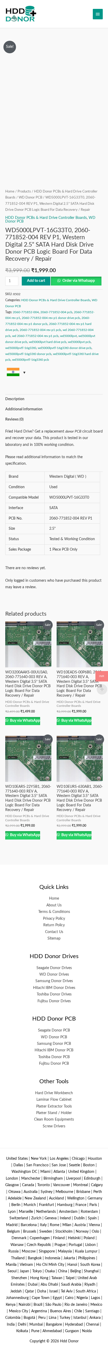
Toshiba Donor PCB (54, 1057)
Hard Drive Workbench (54, 1093)
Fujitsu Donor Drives (54, 1001)
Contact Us (54, 932)
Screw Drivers (54, 1126)
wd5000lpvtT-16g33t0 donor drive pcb (64, 347)
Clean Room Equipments (54, 1119)
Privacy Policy (54, 918)
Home (9, 191)
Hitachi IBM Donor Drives (54, 988)
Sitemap (54, 938)
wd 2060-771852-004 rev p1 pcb (35, 335)
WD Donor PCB (30, 197)
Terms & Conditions (54, 912)
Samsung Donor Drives (54, 981)
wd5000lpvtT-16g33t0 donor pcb (28, 354)
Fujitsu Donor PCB (54, 1063)
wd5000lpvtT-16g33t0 (20, 347)
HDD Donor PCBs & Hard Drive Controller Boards (46, 218)
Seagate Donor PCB (54, 1030)
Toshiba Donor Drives (54, 994)
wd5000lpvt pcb (79, 341)
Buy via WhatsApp (24, 720)
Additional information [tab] (23, 409)
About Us (54, 905)
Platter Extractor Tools (54, 1106)
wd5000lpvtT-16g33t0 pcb (30, 359)
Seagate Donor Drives (54, 968)
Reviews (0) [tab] (14, 419)
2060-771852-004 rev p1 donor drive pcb (51, 317)
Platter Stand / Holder (54, 1113)
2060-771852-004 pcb (56, 312)
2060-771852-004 (26, 312)
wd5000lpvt (68, 335)
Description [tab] (14, 399)
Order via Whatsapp (78, 281)
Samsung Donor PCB (54, 1044)
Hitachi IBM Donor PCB (54, 1050)
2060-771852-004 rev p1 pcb (40, 329)
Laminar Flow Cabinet (54, 1100)
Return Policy (54, 925)
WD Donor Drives (54, 974)
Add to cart (36, 281)
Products (24, 191)
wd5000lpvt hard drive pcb (47, 341)
